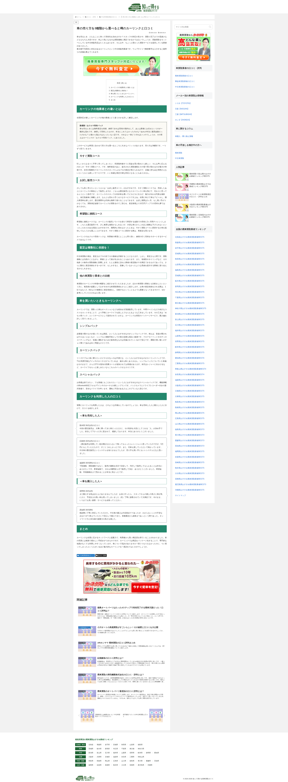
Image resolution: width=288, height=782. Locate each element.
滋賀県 (115, 757)
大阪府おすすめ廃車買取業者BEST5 (189, 385)
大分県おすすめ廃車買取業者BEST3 (189, 473)
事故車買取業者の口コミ (185, 81)
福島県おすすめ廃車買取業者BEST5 (189, 270)
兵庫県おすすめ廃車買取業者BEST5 (189, 396)
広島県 (115, 761)
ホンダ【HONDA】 (183, 120)
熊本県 (115, 765)
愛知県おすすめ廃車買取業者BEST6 (189, 358)
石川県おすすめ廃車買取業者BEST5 (189, 325)
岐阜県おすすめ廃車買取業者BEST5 (189, 347)
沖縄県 (150, 765)
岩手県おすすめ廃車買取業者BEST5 (189, 248)
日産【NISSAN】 (182, 109)
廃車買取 (178, 153)
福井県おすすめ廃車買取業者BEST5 (189, 330)
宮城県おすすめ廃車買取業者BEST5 (189, 254)
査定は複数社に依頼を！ (119, 90)
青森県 (99, 744)
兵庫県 (99, 757)
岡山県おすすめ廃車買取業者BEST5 (189, 413)
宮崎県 (132, 765)
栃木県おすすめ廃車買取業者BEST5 (189, 281)
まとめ (113, 100)
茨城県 (91, 749)
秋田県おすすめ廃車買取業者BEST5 (189, 259)
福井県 (115, 753)
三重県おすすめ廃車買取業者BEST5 (189, 363)
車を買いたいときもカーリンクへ (122, 94)
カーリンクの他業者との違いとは (122, 87)
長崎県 (107, 765)
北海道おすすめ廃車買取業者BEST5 (189, 237)
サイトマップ (180, 495)
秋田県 (123, 744)
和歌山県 (141, 757)
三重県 (132, 757)
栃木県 (99, 749)
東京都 (132, 749)
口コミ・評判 (102, 555)
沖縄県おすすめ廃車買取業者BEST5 (189, 490)
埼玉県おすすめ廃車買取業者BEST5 (189, 292)
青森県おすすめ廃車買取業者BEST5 (189, 242)
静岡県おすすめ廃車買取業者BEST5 (189, 352)
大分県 (123, 765)
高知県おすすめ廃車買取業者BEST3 (189, 446)
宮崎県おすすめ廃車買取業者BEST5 (189, 479)
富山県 (99, 753)
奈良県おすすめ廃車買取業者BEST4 (189, 374)
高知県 (156, 761)
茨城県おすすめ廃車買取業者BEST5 (189, 275)
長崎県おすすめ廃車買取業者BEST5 (189, 462)
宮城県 (115, 744)
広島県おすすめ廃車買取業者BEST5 (189, 418)
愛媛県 (148, 761)
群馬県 (107, 749)
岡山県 (107, 761)
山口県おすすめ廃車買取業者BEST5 (189, 424)
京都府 (107, 757)
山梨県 (123, 753)
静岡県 (148, 753)
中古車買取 (179, 158)
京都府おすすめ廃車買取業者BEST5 (189, 391)
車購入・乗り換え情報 (184, 136)
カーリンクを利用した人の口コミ (122, 97)
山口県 (123, 761)
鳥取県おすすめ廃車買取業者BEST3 (189, 402)
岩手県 (107, 744)
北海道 (91, 744)
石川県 (107, 753)
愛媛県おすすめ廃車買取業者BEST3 (189, 440)
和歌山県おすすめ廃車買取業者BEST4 (190, 369)
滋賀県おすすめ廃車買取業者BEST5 (189, 380)
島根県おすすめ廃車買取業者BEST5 (189, 407)
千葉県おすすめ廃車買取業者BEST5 (189, 297)
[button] (210, 27)
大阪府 (91, 757)
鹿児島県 (141, 765)
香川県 (140, 761)
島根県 (99, 761)
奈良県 (123, 757)
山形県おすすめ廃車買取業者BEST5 (189, 264)
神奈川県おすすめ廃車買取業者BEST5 (190, 308)
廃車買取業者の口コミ (184, 76)
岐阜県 (140, 753)
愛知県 (156, 753)
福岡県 (91, 765)
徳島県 (132, 761)
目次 (118, 83)
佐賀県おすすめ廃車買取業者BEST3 (189, 457)
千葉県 (123, 749)
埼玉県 (115, 749)
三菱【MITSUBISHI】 (184, 114)
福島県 (140, 744)
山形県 (132, 744)
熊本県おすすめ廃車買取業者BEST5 (189, 468)
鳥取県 (91, 761)
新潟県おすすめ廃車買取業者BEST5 (189, 314)
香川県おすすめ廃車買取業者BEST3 (189, 435)
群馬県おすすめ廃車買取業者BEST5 (189, 286)
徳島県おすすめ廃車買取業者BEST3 (189, 429)
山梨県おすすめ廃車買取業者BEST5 (189, 336)
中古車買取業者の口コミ (86, 555)
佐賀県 (99, 765)
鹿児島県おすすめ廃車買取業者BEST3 (190, 484)
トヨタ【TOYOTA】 (183, 103)
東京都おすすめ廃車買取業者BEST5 (189, 303)
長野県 (132, 753)
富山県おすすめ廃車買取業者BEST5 (189, 319)
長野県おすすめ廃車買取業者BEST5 (189, 341)
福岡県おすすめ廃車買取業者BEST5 (189, 451)
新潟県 (91, 753)
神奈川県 (141, 749)
